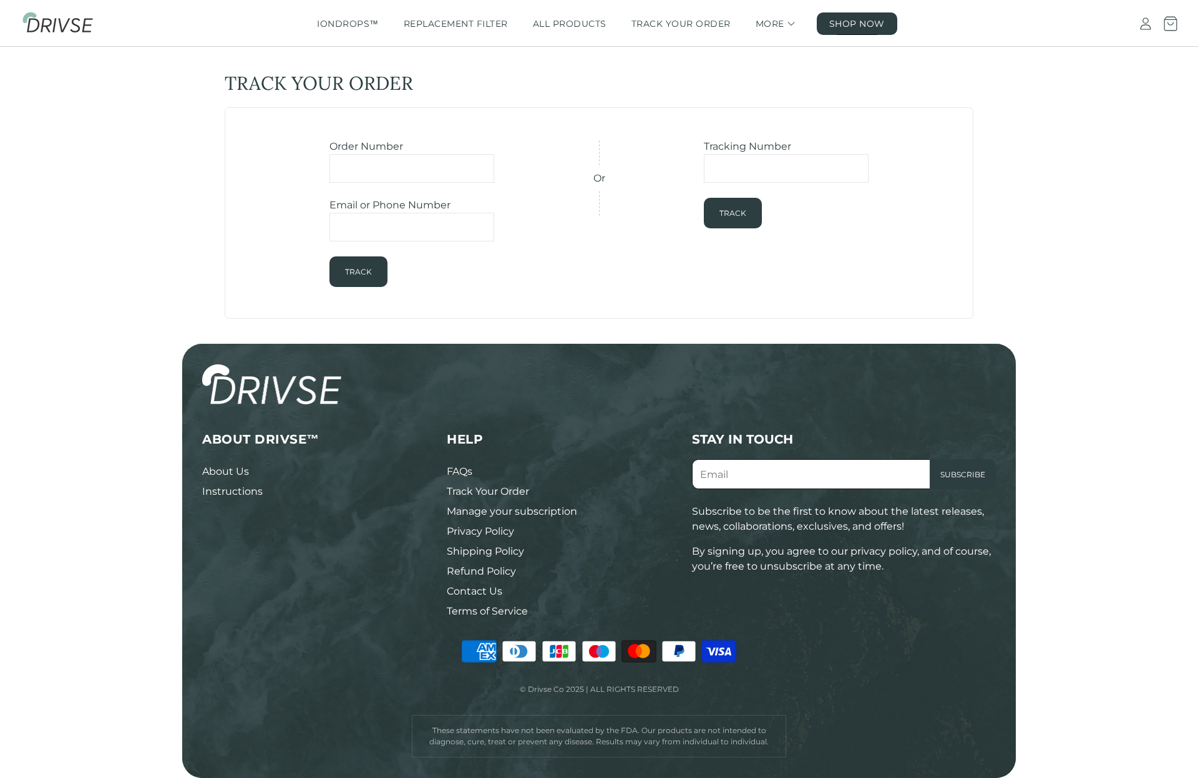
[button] (314, 439)
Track (358, 271)
